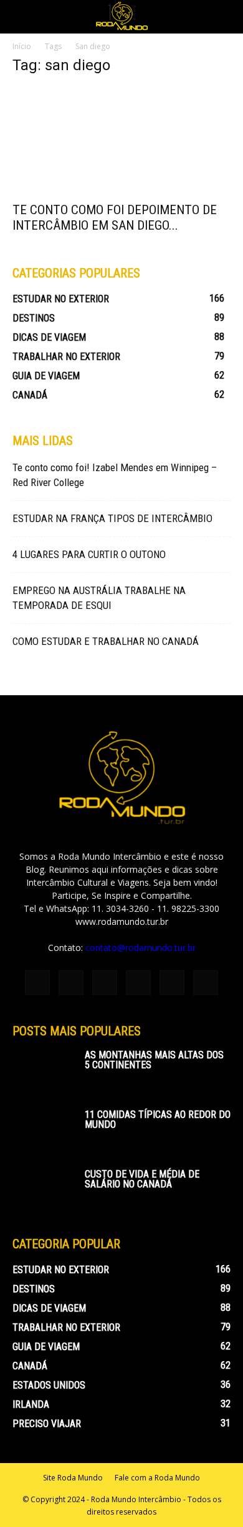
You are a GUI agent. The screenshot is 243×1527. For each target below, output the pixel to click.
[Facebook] (37, 982)
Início (21, 46)
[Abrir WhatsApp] (212, 1496)
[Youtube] (205, 982)
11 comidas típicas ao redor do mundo (158, 1119)
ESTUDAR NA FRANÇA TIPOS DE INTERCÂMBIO (112, 518)
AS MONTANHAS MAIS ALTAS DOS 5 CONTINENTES (154, 1060)
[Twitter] (172, 982)
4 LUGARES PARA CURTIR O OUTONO (89, 554)
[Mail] (138, 982)
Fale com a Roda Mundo (157, 1477)
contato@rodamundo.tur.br (140, 947)
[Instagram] (71, 982)
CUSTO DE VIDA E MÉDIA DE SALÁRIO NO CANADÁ (142, 1179)
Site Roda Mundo (73, 1477)
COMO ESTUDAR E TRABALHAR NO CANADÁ (105, 641)
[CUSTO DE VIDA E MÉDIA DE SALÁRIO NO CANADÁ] (43, 1191)
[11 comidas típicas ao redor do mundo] (43, 1131)
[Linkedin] (104, 982)
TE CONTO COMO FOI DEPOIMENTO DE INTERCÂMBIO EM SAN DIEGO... (114, 217)
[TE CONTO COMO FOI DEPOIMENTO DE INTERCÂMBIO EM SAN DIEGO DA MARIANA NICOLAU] (121, 140)
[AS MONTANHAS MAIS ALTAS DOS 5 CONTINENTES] (43, 1072)
